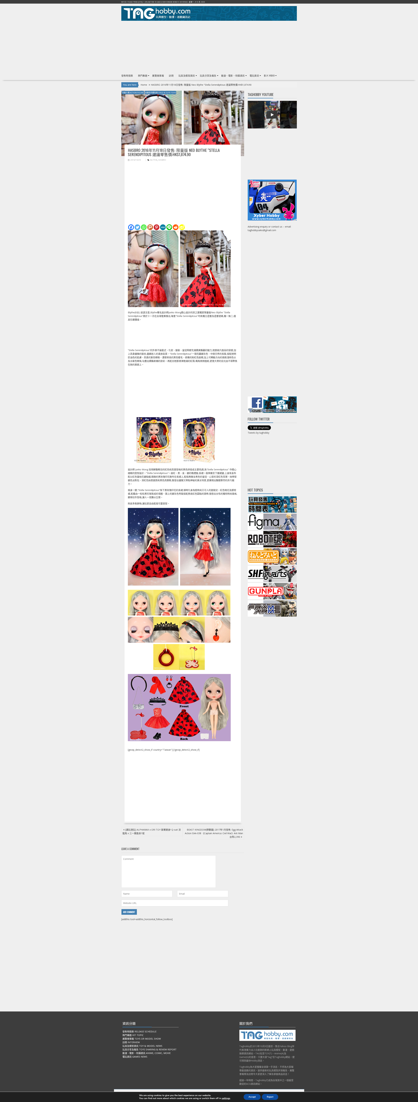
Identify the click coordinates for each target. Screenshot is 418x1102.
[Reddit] (175, 227)
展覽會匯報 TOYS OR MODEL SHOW (141, 1038)
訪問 (171, 75)
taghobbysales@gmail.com (262, 230)
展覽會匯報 (158, 75)
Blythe (153, 160)
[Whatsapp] (144, 227)
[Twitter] (137, 227)
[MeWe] (163, 227)
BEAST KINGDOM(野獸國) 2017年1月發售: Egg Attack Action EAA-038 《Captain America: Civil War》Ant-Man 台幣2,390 (214, 833)
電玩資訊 (254, 75)
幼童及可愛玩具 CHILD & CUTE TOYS (160, 92)
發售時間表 (127, 75)
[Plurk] (150, 227)
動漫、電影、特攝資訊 (233, 75)
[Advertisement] (209, 46)
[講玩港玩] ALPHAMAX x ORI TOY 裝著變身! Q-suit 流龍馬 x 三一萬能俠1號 (151, 831)
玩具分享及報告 (208, 75)
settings (226, 1098)
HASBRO (162, 160)
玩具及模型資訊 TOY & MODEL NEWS (142, 1045)
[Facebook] (131, 227)
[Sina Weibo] (182, 227)
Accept (252, 1096)
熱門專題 (142, 75)
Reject (270, 1096)
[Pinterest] (156, 227)
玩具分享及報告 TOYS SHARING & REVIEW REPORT (149, 1049)
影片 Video (269, 75)
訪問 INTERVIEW (131, 1042)
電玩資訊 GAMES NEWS (134, 1056)
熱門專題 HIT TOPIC (133, 1035)
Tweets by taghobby (258, 432)
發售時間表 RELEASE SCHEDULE (139, 1031)
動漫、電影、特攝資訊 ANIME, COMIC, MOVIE (146, 1053)
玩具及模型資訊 (186, 75)
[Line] (169, 227)
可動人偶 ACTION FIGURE (133, 92)
